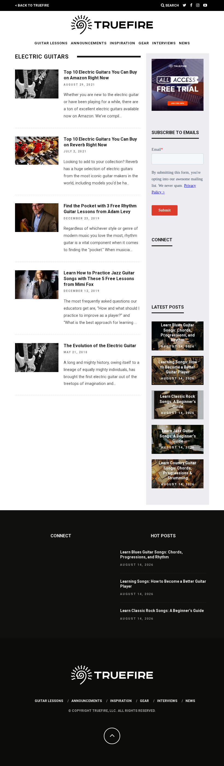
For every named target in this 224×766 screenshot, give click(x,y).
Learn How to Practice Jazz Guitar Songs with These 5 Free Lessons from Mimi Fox (99, 278)
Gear (143, 43)
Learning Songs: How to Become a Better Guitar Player (177, 367)
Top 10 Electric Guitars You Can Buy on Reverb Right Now (100, 142)
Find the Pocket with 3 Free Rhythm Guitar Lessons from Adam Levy (100, 208)
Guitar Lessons (50, 43)
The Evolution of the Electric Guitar (100, 345)
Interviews (164, 43)
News (184, 43)
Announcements (89, 43)
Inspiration (122, 43)
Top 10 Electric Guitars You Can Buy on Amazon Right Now (100, 74)
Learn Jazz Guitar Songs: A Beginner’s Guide (178, 436)
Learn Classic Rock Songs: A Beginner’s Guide (178, 401)
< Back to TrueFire (32, 5)
